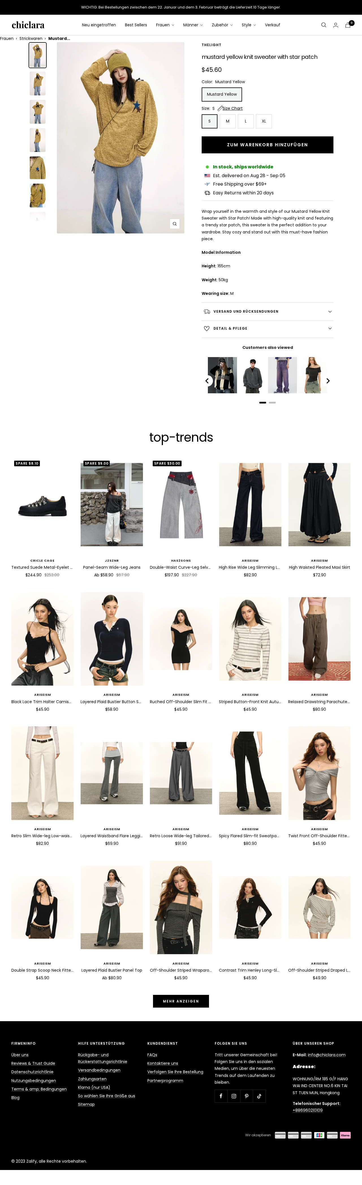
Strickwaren (31, 38)
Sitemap (86, 1104)
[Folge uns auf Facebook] (221, 1096)
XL (264, 121)
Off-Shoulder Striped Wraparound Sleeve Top (181, 970)
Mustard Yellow (222, 94)
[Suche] (323, 24)
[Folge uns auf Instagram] (233, 1096)
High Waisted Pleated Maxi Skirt (319, 567)
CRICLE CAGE (42, 560)
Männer (191, 25)
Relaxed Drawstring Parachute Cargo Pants (319, 702)
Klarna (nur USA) (94, 1087)
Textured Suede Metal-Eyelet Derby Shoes (42, 567)
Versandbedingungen (99, 1070)
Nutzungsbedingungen (33, 1080)
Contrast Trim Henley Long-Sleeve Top (250, 970)
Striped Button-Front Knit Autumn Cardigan (250, 702)
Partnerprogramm (165, 1080)
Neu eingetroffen (99, 25)
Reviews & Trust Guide (33, 1063)
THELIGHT (211, 45)
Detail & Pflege (230, 328)
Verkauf (272, 25)
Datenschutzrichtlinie (32, 1072)
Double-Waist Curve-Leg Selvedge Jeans (181, 567)
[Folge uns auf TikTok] (259, 1096)
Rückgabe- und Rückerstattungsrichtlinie (102, 1058)
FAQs (152, 1055)
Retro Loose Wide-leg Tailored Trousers (181, 836)
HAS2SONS (181, 560)
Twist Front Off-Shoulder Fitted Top (319, 836)
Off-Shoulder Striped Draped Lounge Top (319, 970)
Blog (15, 1097)
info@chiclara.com (327, 1055)
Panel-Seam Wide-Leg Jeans (112, 567)
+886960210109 (308, 1110)
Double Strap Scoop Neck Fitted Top (42, 970)
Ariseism (250, 560)
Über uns (20, 1055)
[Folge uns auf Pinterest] (246, 1096)
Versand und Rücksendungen (246, 311)
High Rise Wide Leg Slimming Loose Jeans (250, 567)
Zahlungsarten (92, 1079)
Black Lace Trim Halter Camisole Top (42, 702)
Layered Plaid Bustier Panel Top (111, 970)
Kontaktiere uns (162, 1063)
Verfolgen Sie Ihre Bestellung (175, 1072)
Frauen (163, 25)
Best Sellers (136, 25)
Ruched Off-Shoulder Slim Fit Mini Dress (181, 702)
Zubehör (220, 25)
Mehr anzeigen (181, 1001)
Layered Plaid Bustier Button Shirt (112, 702)
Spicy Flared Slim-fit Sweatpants (250, 836)
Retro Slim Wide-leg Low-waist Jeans (42, 836)
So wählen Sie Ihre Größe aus (106, 1096)
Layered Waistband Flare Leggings (112, 836)
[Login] (335, 25)
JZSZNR (112, 560)
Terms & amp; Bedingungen (39, 1089)
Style (247, 25)
